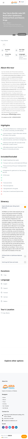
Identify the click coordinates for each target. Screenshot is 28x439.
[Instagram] (6, 427)
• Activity (4, 404)
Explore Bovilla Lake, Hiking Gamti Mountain (10, 207)
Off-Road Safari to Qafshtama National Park (12, 256)
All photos (22, 34)
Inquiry (24, 436)
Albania (8, 23)
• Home (4, 397)
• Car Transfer (5, 406)
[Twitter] (9, 427)
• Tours (4, 401)
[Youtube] (13, 427)
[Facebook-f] (3, 427)
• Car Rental (5, 408)
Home (4, 23)
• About (4, 399)
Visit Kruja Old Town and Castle (10, 262)
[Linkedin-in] (16, 427)
